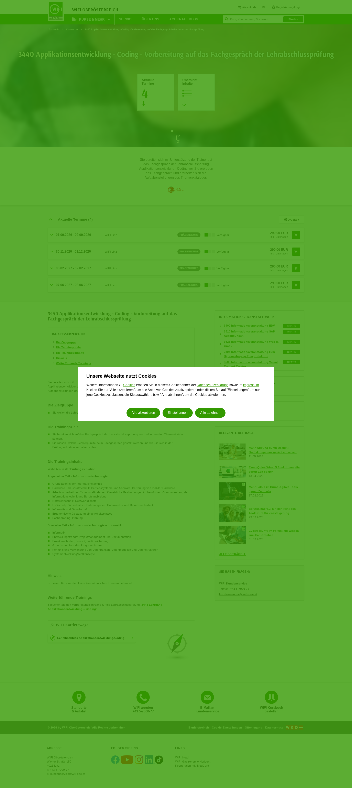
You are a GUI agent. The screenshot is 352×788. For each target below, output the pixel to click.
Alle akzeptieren (143, 413)
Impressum (251, 385)
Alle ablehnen (210, 413)
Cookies (129, 385)
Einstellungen (178, 413)
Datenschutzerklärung (213, 385)
